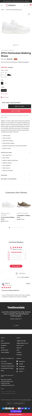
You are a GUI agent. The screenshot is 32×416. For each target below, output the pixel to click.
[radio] (3, 74)
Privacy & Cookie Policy (7, 366)
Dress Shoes (4, 350)
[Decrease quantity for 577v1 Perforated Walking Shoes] (2, 106)
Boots (2, 347)
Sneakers (3, 345)
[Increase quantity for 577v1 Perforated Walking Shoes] (6, 106)
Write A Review (16, 266)
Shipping (4, 175)
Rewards (19, 354)
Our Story (4, 361)
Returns (19, 347)
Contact (19, 352)
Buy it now (16, 111)
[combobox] (23, 277)
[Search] (24, 5)
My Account (20, 345)
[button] (16, 414)
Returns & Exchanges (9, 179)
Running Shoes (5, 343)
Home (2, 9)
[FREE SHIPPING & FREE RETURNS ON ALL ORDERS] (16, 1)
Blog (2, 370)
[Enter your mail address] (14, 392)
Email (2, 388)
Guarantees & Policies (7, 368)
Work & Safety (5, 352)
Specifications (6, 152)
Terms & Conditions (6, 363)
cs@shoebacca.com (22, 343)
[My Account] (27, 5)
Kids (2, 341)
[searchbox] (8, 273)
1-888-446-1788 (21, 341)
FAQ (18, 350)
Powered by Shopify (26, 399)
